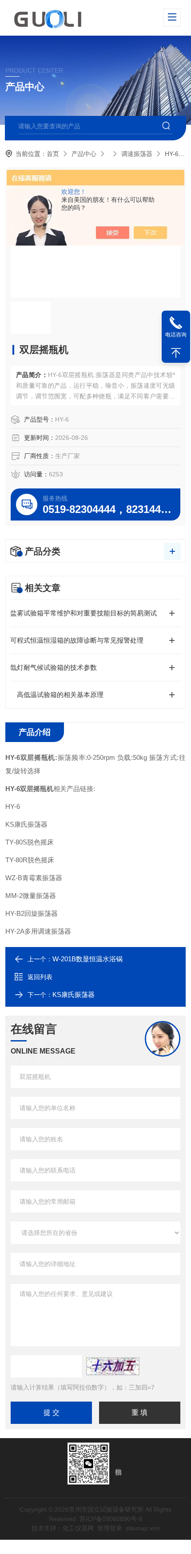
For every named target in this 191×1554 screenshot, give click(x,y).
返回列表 (40, 976)
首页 (53, 153)
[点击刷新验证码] (112, 1366)
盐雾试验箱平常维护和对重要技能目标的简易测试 (83, 613)
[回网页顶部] (176, 353)
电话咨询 (176, 335)
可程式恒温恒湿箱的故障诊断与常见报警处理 (76, 640)
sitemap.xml (142, 1528)
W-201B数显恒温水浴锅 (87, 959)
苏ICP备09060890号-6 (111, 1518)
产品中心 (84, 153)
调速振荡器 (136, 153)
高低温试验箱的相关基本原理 (56, 694)
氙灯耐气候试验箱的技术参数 (53, 667)
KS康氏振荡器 (73, 994)
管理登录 (109, 1528)
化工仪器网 (78, 1528)
